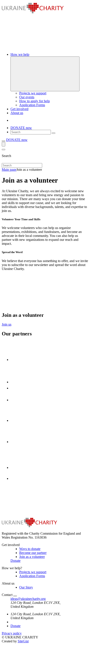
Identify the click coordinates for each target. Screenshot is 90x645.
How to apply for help (34, 101)
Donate (15, 560)
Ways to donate (29, 549)
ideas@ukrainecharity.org (28, 599)
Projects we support (32, 93)
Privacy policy (12, 633)
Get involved (19, 109)
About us (16, 113)
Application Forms (32, 105)
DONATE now (21, 128)
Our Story (26, 587)
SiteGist (23, 641)
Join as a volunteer (32, 557)
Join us (6, 324)
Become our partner (33, 553)
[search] (53, 133)
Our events (26, 97)
